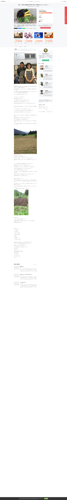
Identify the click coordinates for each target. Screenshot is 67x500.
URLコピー (27, 28)
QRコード (35, 28)
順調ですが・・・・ (23, 266)
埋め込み (31, 28)
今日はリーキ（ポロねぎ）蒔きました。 (26, 274)
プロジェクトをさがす (37, 1)
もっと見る (34, 264)
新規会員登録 (64, 1)
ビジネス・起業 (35, 6)
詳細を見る (40, 70)
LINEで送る (24, 28)
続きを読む (51, 57)
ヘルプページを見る (46, 109)
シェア (20, 28)
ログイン (62, 1)
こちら (46, 111)
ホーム (16, 46)
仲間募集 (25, 46)
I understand (46, 498)
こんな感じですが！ (23, 282)
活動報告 (20, 46)
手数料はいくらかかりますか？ (42, 105)
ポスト (16, 28)
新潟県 (38, 6)
